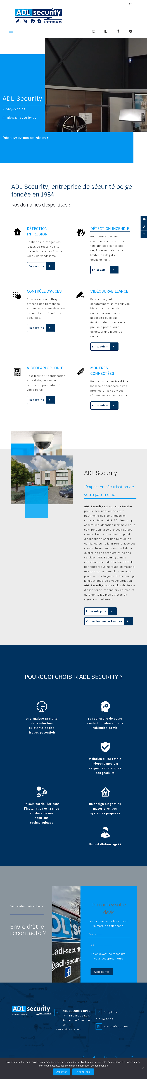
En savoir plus (96, 611)
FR (130, 3)
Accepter (61, 1071)
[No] (142, 1068)
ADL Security (22, 99)
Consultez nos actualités (104, 621)
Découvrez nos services (24, 138)
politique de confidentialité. (108, 963)
